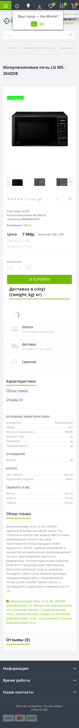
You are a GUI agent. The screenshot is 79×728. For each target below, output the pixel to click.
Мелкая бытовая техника (39, 48)
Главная (12, 48)
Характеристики (21, 381)
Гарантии (29, 362)
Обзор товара (17, 390)
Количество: (14, 261)
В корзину (39, 279)
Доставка (29, 344)
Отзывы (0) (14, 399)
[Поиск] (70, 35)
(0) (39, 199)
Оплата (27, 327)
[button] (39, 7)
